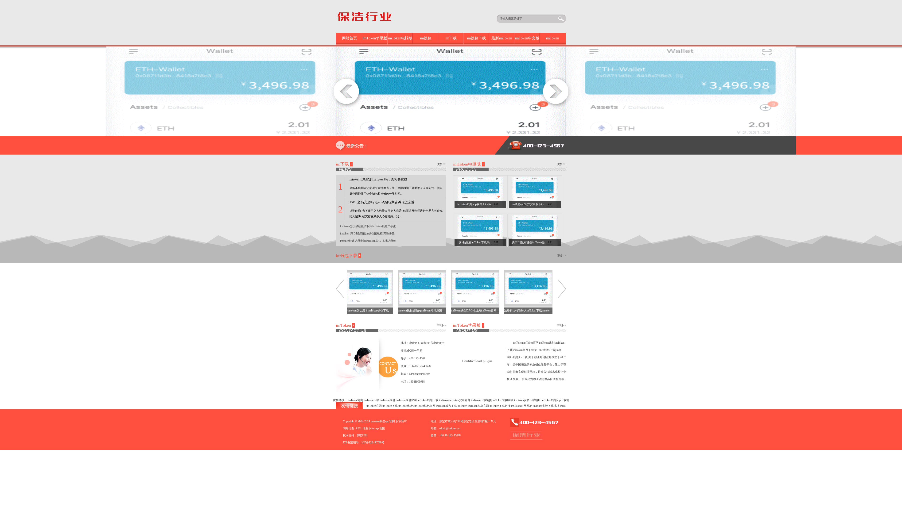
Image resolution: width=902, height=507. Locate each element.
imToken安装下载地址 (527, 400)
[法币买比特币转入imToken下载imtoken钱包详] (510, 288)
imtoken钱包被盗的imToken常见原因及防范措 (407, 310)
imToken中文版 (527, 38)
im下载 (451, 38)
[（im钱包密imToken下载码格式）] (480, 230)
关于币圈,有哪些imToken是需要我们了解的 (538, 242)
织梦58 (362, 435)
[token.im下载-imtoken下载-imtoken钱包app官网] (371, 16)
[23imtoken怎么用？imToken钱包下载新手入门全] (351, 288)
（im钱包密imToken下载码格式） (477, 242)
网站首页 (349, 38)
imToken (552, 38)
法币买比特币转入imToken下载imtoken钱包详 (514, 310)
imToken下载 (371, 400)
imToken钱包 (387, 400)
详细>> (441, 325)
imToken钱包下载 (427, 400)
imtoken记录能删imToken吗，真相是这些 (378, 179)
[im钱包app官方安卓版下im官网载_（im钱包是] (534, 192)
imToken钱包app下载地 (555, 400)
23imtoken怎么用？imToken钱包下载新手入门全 (356, 310)
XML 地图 (362, 428)
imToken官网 (355, 400)
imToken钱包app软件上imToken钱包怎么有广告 (485, 204)
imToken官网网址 (503, 400)
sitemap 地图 (377, 428)
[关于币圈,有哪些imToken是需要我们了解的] (534, 230)
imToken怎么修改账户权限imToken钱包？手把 (368, 226)
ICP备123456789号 (373, 442)
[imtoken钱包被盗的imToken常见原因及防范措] (404, 288)
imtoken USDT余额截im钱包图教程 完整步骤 (367, 233)
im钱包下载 (476, 38)
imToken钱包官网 (406, 400)
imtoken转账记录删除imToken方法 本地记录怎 (368, 240)
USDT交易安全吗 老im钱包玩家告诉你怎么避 (381, 202)
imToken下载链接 (481, 400)
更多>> (441, 164)
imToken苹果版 (375, 38)
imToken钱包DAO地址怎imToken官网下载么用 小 (463, 310)
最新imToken (501, 38)
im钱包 (425, 38)
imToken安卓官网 (459, 400)
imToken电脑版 (400, 38)
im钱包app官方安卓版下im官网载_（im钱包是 (540, 204)
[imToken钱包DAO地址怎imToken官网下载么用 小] (457, 288)
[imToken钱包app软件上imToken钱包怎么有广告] (480, 192)
